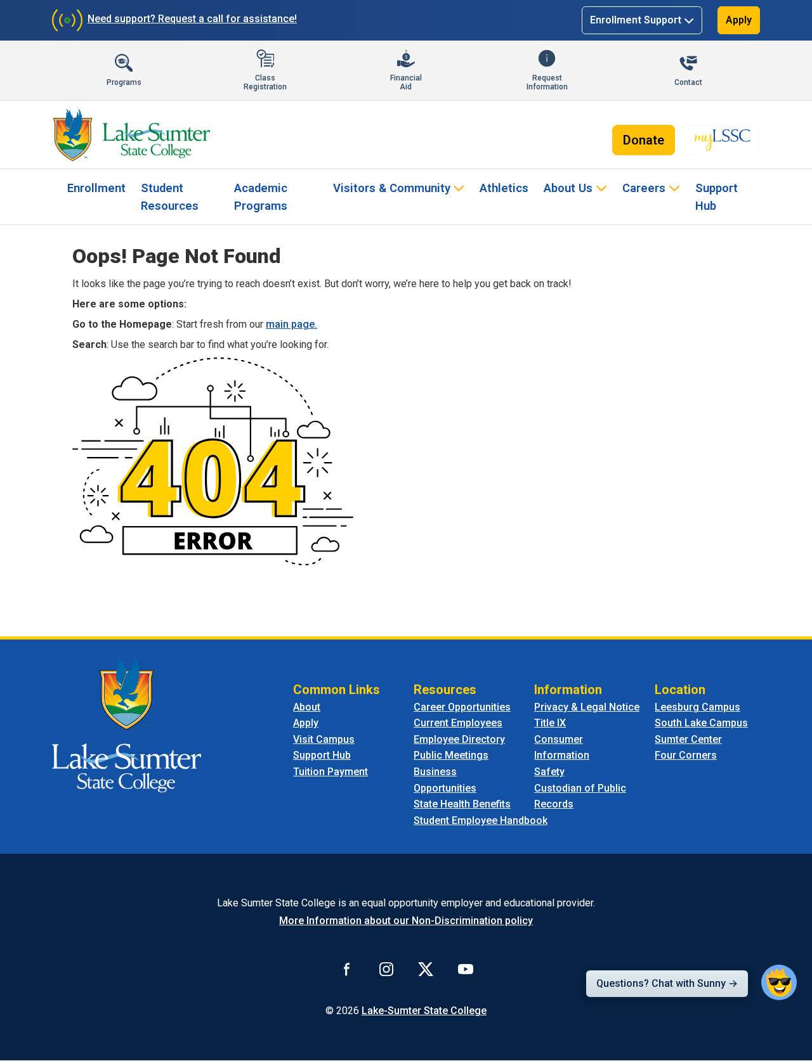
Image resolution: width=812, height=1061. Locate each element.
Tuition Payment (330, 772)
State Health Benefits (462, 804)
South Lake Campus (701, 723)
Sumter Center (688, 739)
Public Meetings (451, 755)
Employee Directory (459, 739)
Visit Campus (324, 739)
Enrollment (96, 188)
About (306, 707)
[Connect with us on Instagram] (386, 968)
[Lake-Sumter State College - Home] (131, 135)
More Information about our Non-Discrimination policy (406, 921)
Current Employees (458, 723)
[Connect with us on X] (426, 968)
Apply (739, 20)
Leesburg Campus (697, 707)
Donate (643, 140)
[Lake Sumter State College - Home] (126, 724)
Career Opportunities (462, 707)
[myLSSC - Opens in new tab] (722, 140)
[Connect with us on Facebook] (347, 968)
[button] (779, 982)
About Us (568, 188)
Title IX (550, 723)
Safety (549, 772)
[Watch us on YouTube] (465, 968)
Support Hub (716, 196)
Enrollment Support (635, 20)
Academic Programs (260, 196)
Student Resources (170, 196)
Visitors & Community (391, 188)
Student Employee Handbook (480, 820)
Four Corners (686, 755)
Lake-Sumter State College (424, 1011)
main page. (291, 324)
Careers (643, 188)
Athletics (504, 188)
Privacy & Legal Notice (586, 707)
